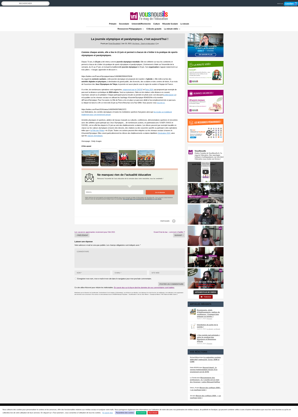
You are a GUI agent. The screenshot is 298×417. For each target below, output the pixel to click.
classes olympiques (95, 136)
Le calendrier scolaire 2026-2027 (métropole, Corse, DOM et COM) (205, 359)
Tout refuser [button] (153, 413)
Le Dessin (217, 329)
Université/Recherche (141, 24)
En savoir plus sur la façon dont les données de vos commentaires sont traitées (144, 287)
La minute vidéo (171, 29)
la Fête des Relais (97, 130)
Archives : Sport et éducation (144, 44)
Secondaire (124, 24)
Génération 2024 (164, 133)
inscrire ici (161, 103)
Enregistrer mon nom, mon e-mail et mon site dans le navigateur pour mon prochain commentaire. (114, 279)
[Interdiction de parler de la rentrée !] (193, 326)
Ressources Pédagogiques (130, 29)
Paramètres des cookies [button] (125, 413)
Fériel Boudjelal (114, 44)
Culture (156, 24)
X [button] (295, 408)
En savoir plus (205, 54)
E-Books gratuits (154, 29)
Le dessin (184, 24)
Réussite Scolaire (170, 24)
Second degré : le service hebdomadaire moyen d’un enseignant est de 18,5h (203, 370)
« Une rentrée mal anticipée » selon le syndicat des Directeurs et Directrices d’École (208, 338)
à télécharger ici (170, 95)
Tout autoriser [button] (141, 413)
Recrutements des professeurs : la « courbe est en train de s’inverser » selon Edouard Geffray (205, 380)
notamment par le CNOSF (133, 90)
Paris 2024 (149, 90)
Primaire (112, 24)
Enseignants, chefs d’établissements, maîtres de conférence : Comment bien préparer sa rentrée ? (208, 313)
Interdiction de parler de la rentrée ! (207, 326)
